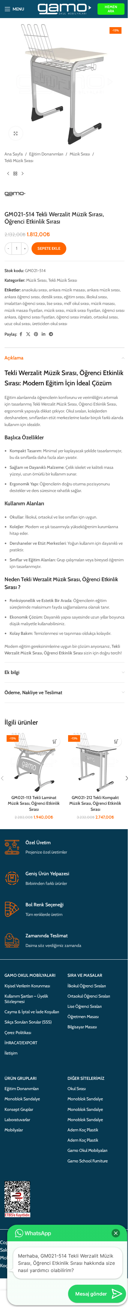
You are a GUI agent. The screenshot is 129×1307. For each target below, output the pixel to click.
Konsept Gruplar (18, 1109)
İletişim (10, 1053)
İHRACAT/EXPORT (20, 1042)
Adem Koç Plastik (83, 1130)
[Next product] (22, 173)
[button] (55, 741)
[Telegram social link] (51, 334)
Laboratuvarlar (17, 1119)
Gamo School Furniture (88, 1161)
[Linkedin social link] (43, 334)
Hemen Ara (111, 9)
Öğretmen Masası (83, 1016)
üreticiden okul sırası (49, 323)
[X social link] (28, 334)
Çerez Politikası (17, 1032)
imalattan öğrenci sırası (24, 303)
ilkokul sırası (96, 296)
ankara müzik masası (67, 290)
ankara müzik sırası (103, 290)
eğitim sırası (74, 296)
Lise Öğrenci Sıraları (85, 1006)
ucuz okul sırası (17, 323)
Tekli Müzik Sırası (18, 160)
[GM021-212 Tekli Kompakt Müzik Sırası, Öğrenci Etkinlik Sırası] (95, 762)
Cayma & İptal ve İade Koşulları (31, 1011)
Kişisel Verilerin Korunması (27, 986)
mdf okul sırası (76, 303)
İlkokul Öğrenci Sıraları (87, 986)
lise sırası (54, 303)
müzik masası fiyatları (23, 310)
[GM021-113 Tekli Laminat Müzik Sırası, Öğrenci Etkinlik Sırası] (33, 762)
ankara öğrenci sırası (22, 296)
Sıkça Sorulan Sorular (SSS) (28, 1022)
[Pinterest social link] (36, 334)
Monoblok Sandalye (22, 1099)
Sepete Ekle (49, 248)
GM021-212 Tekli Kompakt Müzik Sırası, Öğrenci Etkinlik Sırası (95, 803)
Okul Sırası (77, 1088)
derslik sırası (51, 296)
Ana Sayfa (13, 154)
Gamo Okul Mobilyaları (87, 1150)
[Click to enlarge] (15, 133)
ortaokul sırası (106, 317)
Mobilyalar (13, 1130)
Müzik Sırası (80, 154)
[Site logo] (65, 8)
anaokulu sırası (34, 290)
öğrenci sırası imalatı (74, 317)
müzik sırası (54, 310)
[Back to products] (15, 173)
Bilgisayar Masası (82, 1027)
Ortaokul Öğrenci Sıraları (89, 996)
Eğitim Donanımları (46, 154)
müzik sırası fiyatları (83, 310)
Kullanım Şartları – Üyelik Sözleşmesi (26, 998)
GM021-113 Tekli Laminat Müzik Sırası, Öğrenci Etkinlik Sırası (34, 803)
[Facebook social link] (20, 334)
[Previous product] (8, 173)
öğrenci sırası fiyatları (36, 317)
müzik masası (103, 303)
